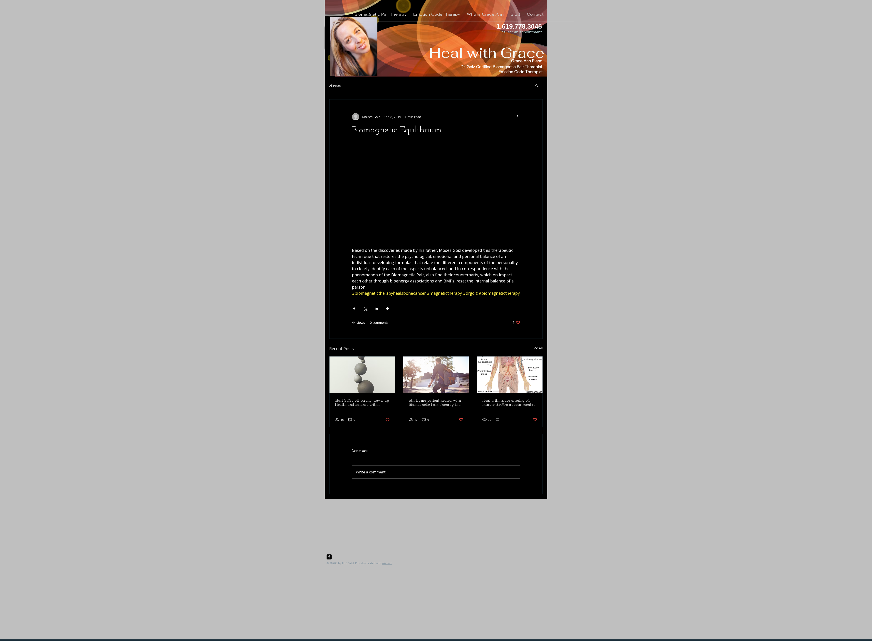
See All (538, 348)
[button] (537, 85)
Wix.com (387, 563)
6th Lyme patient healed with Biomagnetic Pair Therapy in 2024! (435, 403)
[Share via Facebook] (354, 308)
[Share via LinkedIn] (376, 308)
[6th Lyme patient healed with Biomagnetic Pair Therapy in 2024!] (436, 374)
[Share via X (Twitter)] (365, 308)
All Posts (335, 86)
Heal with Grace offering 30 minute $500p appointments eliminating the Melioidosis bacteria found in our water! (507, 403)
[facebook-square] (329, 556)
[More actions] (517, 116)
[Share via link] (387, 308)
